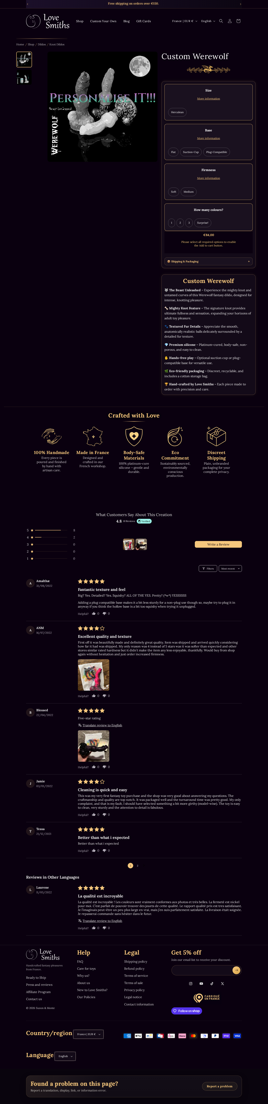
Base (208, 130)
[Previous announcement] (27, 4)
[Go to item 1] (128, 544)
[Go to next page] (145, 865)
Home (20, 44)
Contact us (34, 999)
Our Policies (86, 997)
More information (208, 98)
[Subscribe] (236, 970)
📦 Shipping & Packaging (182, 261)
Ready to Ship (36, 978)
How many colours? (208, 210)
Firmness (208, 170)
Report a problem (220, 1086)
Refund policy (134, 968)
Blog (126, 21)
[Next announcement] (240, 4)
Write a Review (218, 544)
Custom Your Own (103, 21)
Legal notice (133, 997)
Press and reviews (39, 985)
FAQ (80, 961)
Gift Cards (143, 21)
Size (208, 90)
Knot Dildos (56, 44)
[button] (221, 21)
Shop (79, 21)
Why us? (83, 976)
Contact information (139, 1004)
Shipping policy (135, 961)
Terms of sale (133, 983)
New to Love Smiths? (92, 990)
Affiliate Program (38, 992)
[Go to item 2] (141, 544)
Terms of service (136, 976)
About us (83, 983)
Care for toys (86, 968)
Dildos (42, 44)
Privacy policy (134, 990)
